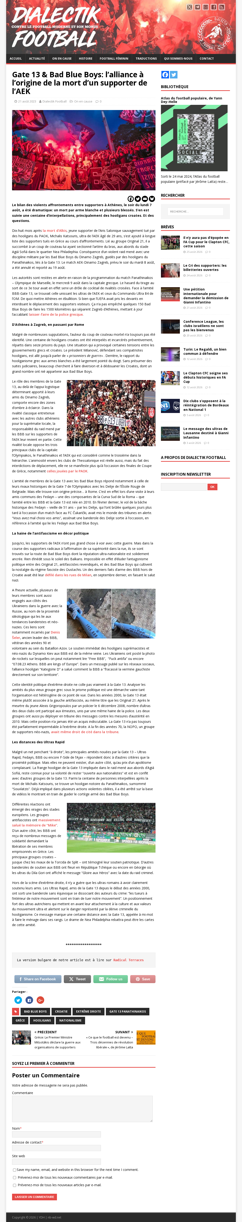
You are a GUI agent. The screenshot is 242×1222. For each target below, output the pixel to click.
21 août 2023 (27, 101)
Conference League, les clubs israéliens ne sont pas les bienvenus (203, 325)
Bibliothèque (174, 86)
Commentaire (22, 1093)
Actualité (37, 59)
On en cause (62, 59)
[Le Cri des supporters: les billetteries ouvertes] (170, 275)
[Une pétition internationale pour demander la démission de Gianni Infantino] (170, 298)
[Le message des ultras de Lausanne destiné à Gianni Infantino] (170, 438)
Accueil (16, 59)
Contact (207, 59)
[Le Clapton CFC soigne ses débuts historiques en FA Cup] (170, 382)
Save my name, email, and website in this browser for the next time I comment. (77, 1169)
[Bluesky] (152, 199)
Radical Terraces (128, 960)
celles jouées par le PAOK (67, 471)
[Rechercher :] (195, 212)
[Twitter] (138, 199)
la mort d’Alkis (55, 230)
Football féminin (114, 59)
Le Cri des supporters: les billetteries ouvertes (205, 267)
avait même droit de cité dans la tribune (84, 732)
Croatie (61, 1011)
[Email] (145, 199)
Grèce (20, 1020)
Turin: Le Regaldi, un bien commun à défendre (204, 351)
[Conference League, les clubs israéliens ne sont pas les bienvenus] (170, 330)
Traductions (146, 59)
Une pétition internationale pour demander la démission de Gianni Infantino (206, 295)
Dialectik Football (55, 101)
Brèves (167, 226)
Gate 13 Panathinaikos (127, 1011)
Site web (18, 1156)
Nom (16, 1128)
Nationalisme (70, 1020)
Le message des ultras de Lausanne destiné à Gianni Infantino (206, 432)
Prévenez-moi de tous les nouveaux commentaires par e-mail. (65, 1177)
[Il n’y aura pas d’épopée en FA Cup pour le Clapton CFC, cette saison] (170, 247)
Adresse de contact (27, 1142)
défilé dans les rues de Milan (68, 575)
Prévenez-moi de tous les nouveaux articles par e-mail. (59, 1185)
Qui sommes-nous (178, 59)
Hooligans (42, 1020)
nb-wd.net (54, 1217)
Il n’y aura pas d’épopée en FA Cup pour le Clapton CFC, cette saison (206, 241)
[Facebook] (131, 199)
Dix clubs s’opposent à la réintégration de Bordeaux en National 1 (206, 405)
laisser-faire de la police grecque (56, 314)
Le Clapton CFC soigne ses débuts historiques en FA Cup (205, 377)
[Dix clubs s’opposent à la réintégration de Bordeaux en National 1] (170, 410)
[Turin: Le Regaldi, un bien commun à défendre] (170, 358)
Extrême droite (88, 1011)
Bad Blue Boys (35, 1011)
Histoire (85, 59)
